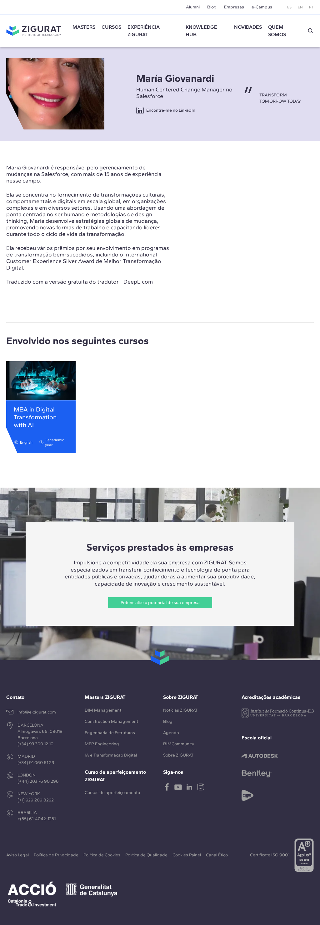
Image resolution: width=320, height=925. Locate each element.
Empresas (234, 7)
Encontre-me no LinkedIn (170, 110)
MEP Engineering (102, 744)
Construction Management (111, 721)
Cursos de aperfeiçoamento (112, 792)
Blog (212, 7)
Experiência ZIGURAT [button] (144, 30)
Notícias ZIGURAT (180, 710)
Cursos (111, 27)
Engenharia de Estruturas (110, 732)
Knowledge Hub (201, 30)
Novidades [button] (248, 27)
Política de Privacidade (56, 855)
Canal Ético (217, 855)
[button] (311, 31)
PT (311, 7)
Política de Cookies (101, 855)
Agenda (171, 732)
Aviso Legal (17, 855)
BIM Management (103, 710)
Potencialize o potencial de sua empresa (160, 602)
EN (300, 7)
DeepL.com (138, 281)
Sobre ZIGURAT (178, 755)
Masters (83, 27)
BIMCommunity (178, 744)
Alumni (193, 7)
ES (289, 7)
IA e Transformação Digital (111, 755)
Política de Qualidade (146, 855)
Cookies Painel (186, 855)
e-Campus (262, 7)
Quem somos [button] (277, 30)
